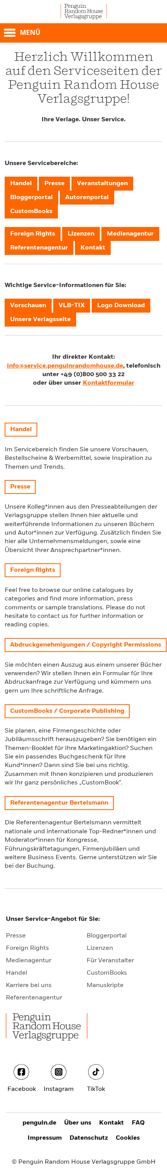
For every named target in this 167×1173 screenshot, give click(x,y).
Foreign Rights (27, 948)
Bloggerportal (107, 936)
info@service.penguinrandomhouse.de (65, 366)
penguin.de (39, 1123)
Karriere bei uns (29, 985)
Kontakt (111, 1123)
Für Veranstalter (110, 961)
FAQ (138, 1123)
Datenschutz (89, 1138)
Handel (16, 973)
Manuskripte (105, 985)
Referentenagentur (34, 998)
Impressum (45, 1138)
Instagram (58, 1089)
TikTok (96, 1089)
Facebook (21, 1089)
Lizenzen (100, 948)
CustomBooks (107, 973)
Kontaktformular (108, 383)
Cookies (128, 1138)
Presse (16, 936)
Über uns (77, 1123)
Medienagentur (28, 961)
